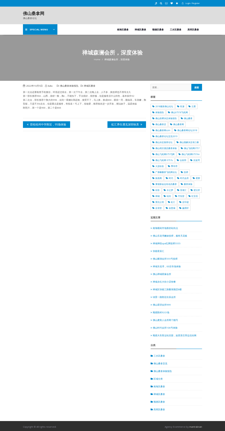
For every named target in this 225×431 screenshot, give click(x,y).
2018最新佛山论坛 (164, 106)
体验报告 (159, 112)
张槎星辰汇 (158, 251)
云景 (193, 106)
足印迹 (185, 202)
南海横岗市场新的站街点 (165, 228)
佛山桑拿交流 (160, 363)
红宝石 (194, 196)
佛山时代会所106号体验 (165, 327)
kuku (50, 85)
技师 (186, 172)
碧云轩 (197, 190)
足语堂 (158, 208)
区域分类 (158, 378)
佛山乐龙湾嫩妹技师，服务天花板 (170, 235)
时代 (171, 178)
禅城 (157, 196)
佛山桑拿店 (160, 124)
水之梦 (170, 190)
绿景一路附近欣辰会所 (164, 297)
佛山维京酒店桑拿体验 (166, 148)
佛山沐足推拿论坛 (163, 142)
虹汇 (173, 202)
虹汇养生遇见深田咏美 (125, 124)
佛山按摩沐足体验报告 (166, 118)
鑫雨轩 (185, 208)
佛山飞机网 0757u (164, 160)
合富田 (183, 160)
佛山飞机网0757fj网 (164, 154)
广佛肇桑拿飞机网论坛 (166, 172)
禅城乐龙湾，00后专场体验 (167, 266)
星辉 (198, 178)
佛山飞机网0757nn (191, 154)
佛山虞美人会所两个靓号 (165, 320)
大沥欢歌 (159, 166)
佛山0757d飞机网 (179, 112)
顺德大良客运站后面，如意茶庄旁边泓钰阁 (174, 335)
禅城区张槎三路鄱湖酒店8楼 (167, 289)
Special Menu (39, 29)
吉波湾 (196, 160)
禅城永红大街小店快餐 (164, 281)
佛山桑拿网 (33, 13)
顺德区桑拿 (158, 29)
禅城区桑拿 (140, 29)
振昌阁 (158, 178)
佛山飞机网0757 (191, 148)
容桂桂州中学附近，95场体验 (48, 124)
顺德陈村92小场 (161, 312)
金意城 (172, 208)
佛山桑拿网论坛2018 (187, 130)
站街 (169, 196)
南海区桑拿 (123, 29)
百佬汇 (183, 190)
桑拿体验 (188, 184)
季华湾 (174, 166)
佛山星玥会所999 (162, 304)
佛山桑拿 (188, 118)
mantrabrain (195, 426)
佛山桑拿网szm (162, 130)
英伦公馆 (159, 202)
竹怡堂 (181, 196)
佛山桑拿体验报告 (69, 85)
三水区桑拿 (175, 29)
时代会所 (184, 178)
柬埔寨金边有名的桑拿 (166, 184)
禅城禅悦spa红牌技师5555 (166, 243)
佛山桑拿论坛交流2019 (166, 136)
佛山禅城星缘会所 (162, 274)
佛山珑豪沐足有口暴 (189, 142)
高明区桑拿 (193, 29)
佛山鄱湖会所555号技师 (165, 258)
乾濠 (182, 106)
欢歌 (157, 190)
